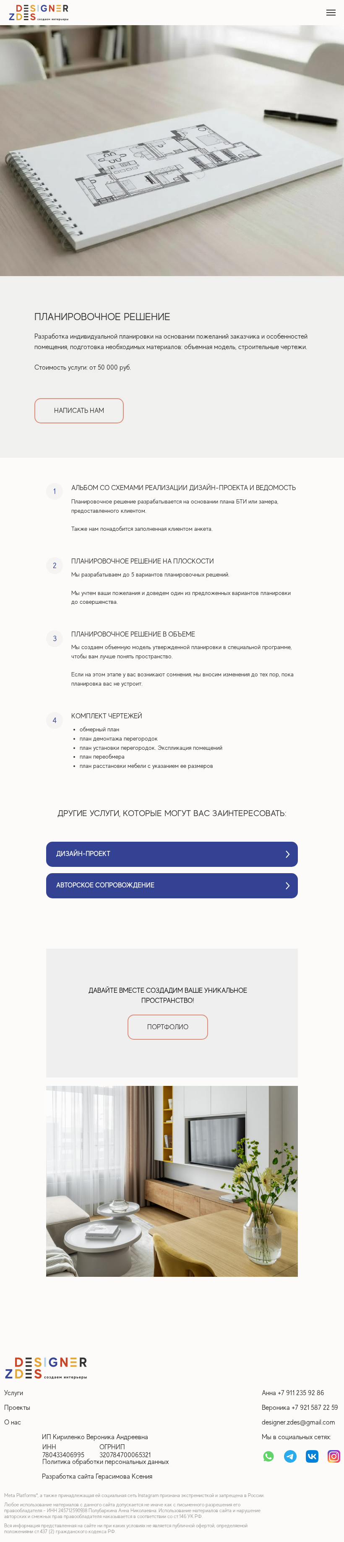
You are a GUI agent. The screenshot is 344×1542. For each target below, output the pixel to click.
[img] (46, 1368)
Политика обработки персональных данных (105, 1462)
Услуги (13, 1393)
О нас (12, 1422)
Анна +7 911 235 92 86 (293, 1393)
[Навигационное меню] (331, 13)
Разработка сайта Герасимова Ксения (97, 1476)
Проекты (17, 1408)
